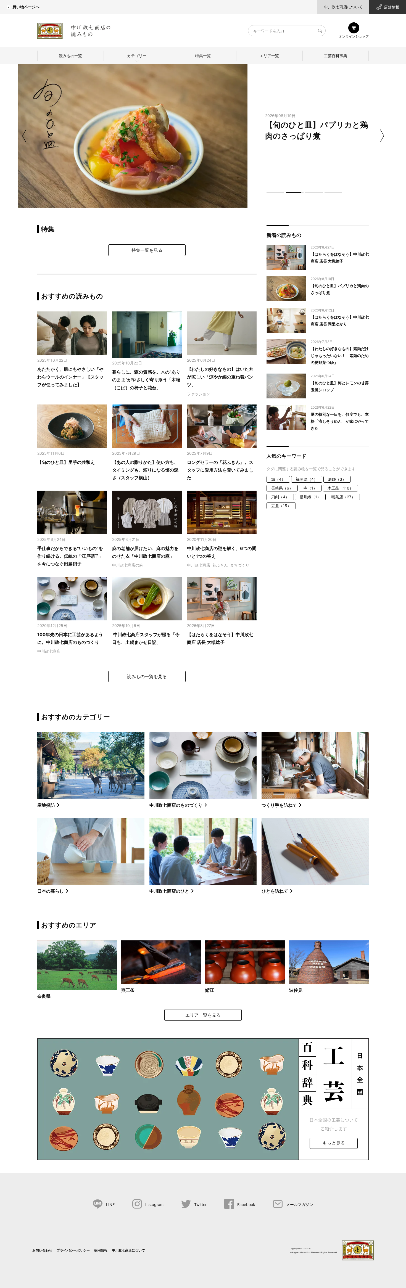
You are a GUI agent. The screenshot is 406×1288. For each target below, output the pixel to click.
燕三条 (128, 990)
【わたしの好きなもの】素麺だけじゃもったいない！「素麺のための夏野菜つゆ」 (340, 355)
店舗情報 (391, 7)
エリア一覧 (269, 55)
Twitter (200, 1204)
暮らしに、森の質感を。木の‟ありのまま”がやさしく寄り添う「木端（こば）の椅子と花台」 (146, 379)
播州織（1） (310, 496)
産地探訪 (46, 805)
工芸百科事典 (335, 55)
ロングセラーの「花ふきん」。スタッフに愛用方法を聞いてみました (220, 470)
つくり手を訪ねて (279, 805)
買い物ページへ (25, 6)
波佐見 (295, 990)
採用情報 (100, 1250)
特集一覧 (203, 55)
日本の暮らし (50, 891)
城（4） (278, 479)
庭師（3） (337, 479)
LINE (110, 1204)
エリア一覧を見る (203, 1015)
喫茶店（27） (343, 496)
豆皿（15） (281, 505)
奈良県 (44, 996)
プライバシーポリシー (73, 1250)
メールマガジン (299, 1204)
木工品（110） (340, 488)
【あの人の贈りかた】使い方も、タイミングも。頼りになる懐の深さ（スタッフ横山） (145, 470)
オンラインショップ (354, 36)
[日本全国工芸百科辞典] (203, 1098)
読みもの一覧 (70, 55)
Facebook (246, 1204)
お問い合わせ (42, 1250)
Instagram (154, 1204)
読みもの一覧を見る (147, 676)
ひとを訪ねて (275, 891)
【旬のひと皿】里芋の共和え (66, 462)
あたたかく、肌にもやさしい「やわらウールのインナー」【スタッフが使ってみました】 (70, 377)
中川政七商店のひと (169, 891)
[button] (275, 192)
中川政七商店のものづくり (175, 805)
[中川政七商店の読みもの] (73, 29)
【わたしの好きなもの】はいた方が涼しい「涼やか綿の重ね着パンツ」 (220, 377)
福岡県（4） (307, 479)
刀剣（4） (280, 496)
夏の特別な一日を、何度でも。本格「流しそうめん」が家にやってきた (340, 421)
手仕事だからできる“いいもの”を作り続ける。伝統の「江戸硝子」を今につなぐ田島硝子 (70, 556)
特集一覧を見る (146, 250)
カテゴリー (136, 55)
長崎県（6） (282, 488)
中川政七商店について (343, 6)
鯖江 (209, 990)
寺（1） (310, 488)
